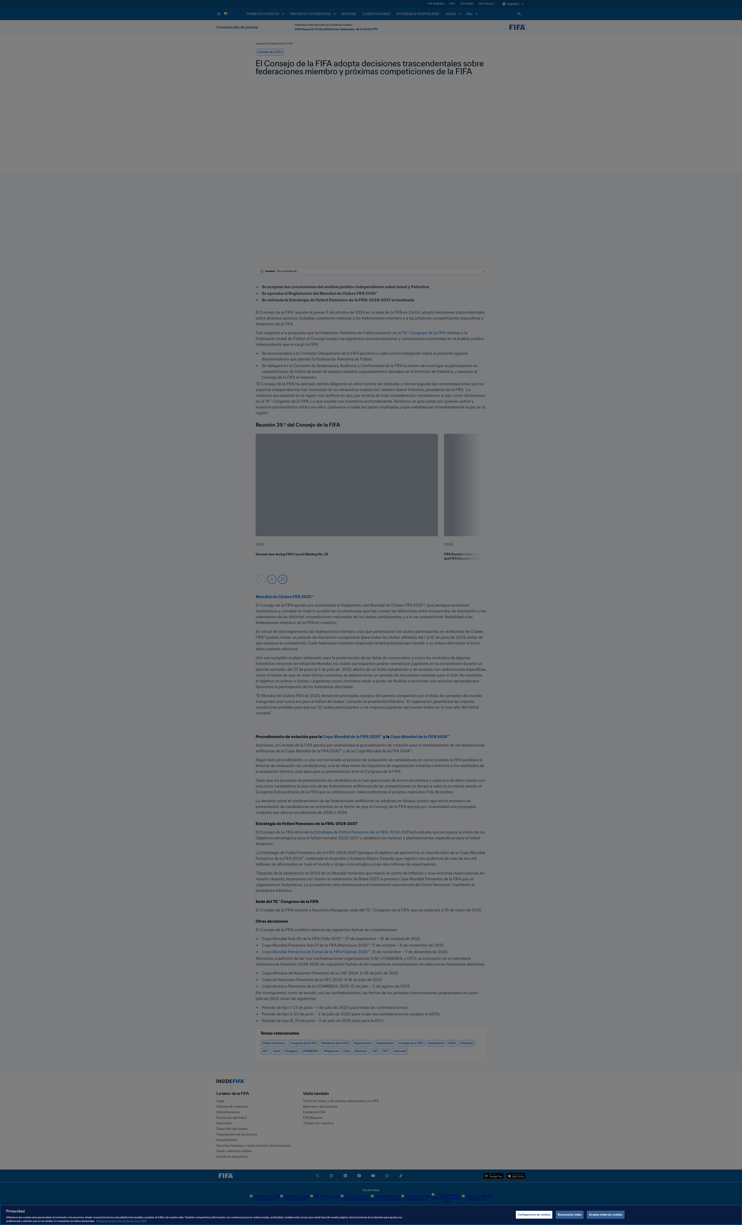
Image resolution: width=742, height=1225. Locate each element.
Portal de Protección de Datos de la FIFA (121, 1221)
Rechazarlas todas (569, 1214)
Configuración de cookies (534, 1214)
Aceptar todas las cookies (605, 1214)
